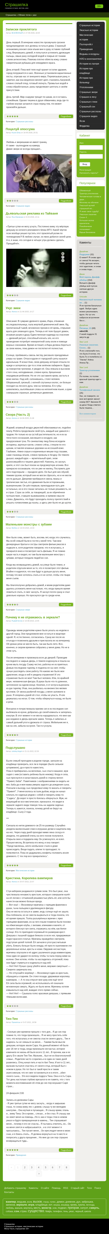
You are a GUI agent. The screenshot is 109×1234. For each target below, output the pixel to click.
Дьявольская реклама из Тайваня (32, 213)
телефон (57, 1211)
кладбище (41, 1204)
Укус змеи (13, 308)
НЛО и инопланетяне (90, 59)
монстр (46, 1207)
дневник (70, 1201)
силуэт (84, 1207)
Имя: (81, 143)
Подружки (84, 254)
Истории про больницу (86, 80)
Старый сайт (77, 1188)
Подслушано (15, 747)
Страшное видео (23, 206)
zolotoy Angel (17, 751)
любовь (10, 1208)
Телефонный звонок (89, 390)
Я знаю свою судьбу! (89, 211)
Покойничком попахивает (85, 227)
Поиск (97, 1188)
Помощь (56, 1188)
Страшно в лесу (87, 97)
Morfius (14, 528)
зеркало (21, 1204)
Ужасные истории (88, 30)
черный (79, 1211)
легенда (90, 1205)
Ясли (82, 121)
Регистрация (85, 170)
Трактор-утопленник (88, 193)
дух (78, 1201)
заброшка (87, 1201)
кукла (81, 1204)
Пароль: (83, 152)
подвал (62, 1207)
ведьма (21, 1201)
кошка (57, 1205)
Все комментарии (87, 414)
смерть (94, 1207)
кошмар (65, 1205)
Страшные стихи (88, 102)
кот (50, 1204)
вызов (37, 1201)
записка (10, 1204)
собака (9, 1211)
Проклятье (16, 1022)
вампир (11, 1201)
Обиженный (85, 190)
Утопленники (86, 87)
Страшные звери (23, 610)
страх (23, 1211)
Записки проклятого (21, 29)
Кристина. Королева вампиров (29, 878)
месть (37, 1207)
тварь (48, 1211)
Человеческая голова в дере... (90, 198)
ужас (71, 1211)
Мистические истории (25, 870)
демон (60, 1201)
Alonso (14, 312)
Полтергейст (86, 44)
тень (65, 1211)
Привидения (21, 1155)
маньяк (18, 1208)
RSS (65, 1188)
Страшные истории (24, 740)
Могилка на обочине (88, 202)
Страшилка (16, 4)
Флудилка (84, 126)
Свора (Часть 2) (18, 414)
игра (31, 1204)
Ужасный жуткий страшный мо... (87, 207)
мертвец (28, 1208)
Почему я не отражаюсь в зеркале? (33, 617)
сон (16, 1211)
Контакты (9, 1192)
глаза (46, 1202)
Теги (89, 1188)
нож (55, 1208)
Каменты (33, 1188)
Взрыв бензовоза (87, 232)
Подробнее (66, 116)
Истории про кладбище (86, 70)
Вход (85, 164)
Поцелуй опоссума (20, 129)
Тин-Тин (12, 1018)
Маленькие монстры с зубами (29, 524)
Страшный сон (87, 106)
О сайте (45, 1188)
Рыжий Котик (17, 621)
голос (53, 1202)
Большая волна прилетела (86, 221)
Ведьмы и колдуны (89, 54)
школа (87, 1211)
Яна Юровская (17, 217)
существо (36, 1211)
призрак (73, 1207)
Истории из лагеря (89, 64)
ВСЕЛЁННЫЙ (17, 33)
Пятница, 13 (85, 328)
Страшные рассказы (24, 121)
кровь (73, 1204)
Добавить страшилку (15, 1188)
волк (29, 1202)
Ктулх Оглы (16, 133)
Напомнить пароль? (88, 173)
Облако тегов (24, 15)
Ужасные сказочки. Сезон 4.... (88, 215)
